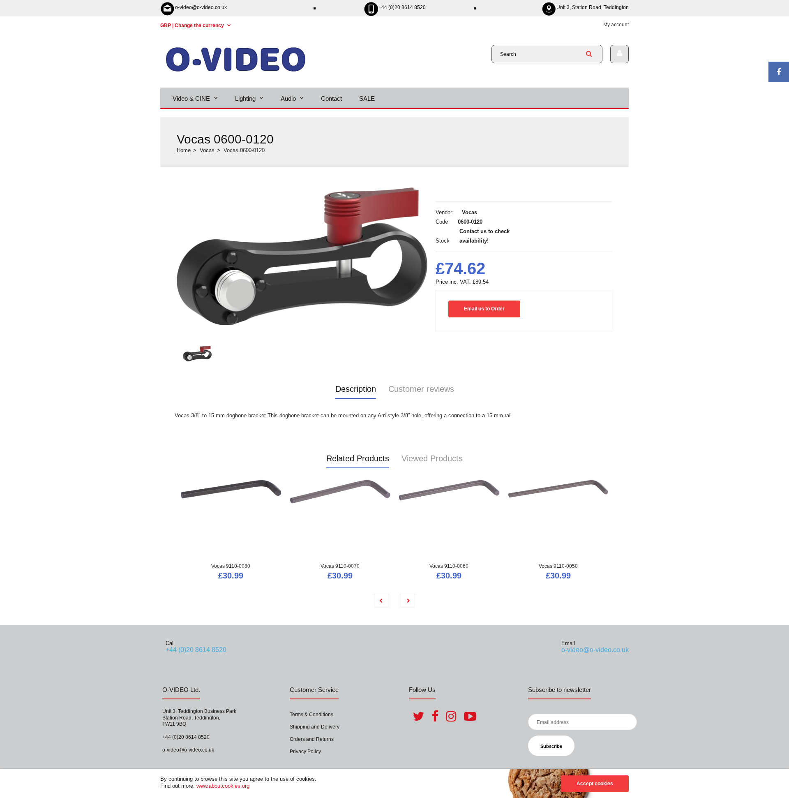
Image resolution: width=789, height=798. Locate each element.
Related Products (357, 458)
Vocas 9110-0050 (558, 566)
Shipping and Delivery (314, 727)
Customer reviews (421, 388)
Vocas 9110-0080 (230, 566)
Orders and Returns (312, 739)
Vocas (207, 150)
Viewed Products (432, 458)
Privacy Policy (305, 751)
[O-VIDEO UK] (235, 71)
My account (616, 25)
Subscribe (551, 746)
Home (184, 150)
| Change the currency (192, 25)
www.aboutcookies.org (222, 786)
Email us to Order (484, 309)
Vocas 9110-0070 (340, 566)
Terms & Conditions (311, 714)
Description (355, 388)
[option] (302, 256)
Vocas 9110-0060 (448, 566)
